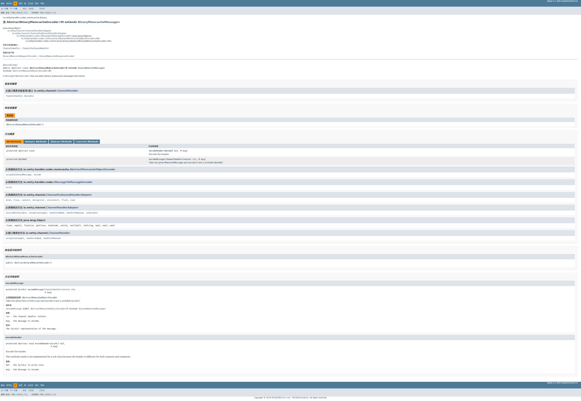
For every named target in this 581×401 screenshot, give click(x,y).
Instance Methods (35, 141)
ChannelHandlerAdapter (62, 207)
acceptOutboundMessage (18, 174)
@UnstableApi (10, 65)
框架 (24, 9)
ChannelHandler (11, 48)
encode (37, 174)
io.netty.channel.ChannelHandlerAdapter (29, 31)
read (72, 200)
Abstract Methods (61, 141)
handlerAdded (56, 213)
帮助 (42, 3)
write (9, 187)
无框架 (31, 9)
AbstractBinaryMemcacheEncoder (23, 124)
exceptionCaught (38, 213)
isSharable (92, 213)
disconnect (53, 200)
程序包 (9, 3)
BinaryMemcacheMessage (98, 22)
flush (65, 200)
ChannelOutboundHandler (35, 48)
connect (26, 200)
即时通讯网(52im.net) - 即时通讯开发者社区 (290, 398)
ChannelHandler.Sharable (20, 96)
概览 (3, 3)
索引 (37, 3)
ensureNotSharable (16, 213)
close (16, 200)
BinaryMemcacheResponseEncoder (56, 56)
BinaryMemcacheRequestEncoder (20, 56)
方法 (26, 13)
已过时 (30, 3)
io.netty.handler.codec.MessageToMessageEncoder (44, 36)
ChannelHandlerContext (178, 159)
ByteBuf (169, 151)
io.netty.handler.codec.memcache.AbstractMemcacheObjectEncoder (58, 38)
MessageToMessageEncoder (73, 182)
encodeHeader (156, 151)
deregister (39, 200)
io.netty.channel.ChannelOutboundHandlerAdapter (39, 33)
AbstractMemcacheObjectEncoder (30, 71)
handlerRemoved (74, 213)
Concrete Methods (87, 141)
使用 (20, 3)
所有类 (42, 9)
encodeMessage (157, 159)
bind (8, 200)
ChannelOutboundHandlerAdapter (69, 194)
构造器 (19, 13)
